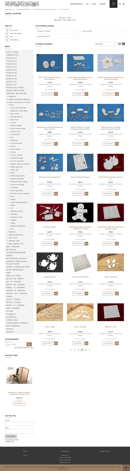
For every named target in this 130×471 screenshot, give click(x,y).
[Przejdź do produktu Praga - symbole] (80, 312)
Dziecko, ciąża (15, 131)
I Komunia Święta (16, 143)
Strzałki (13, 199)
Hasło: (7, 428)
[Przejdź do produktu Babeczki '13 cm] (111, 312)
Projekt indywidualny (14, 270)
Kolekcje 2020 (11, 67)
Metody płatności (65, 462)
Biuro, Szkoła (15, 114)
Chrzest (13, 122)
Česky (8, 273)
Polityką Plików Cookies (57, 467)
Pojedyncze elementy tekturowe (19, 99)
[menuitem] (76, 4)
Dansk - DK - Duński (13, 276)
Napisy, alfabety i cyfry (16, 244)
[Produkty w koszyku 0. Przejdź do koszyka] (113, 4)
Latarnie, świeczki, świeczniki (20, 164)
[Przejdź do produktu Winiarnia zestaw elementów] (50, 162)
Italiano (9, 296)
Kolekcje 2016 (11, 79)
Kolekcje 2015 (11, 81)
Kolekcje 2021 (11, 64)
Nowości (9, 329)
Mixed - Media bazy (13, 246)
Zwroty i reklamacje (65, 460)
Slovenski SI (10, 314)
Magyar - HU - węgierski (15, 305)
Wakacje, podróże (17, 211)
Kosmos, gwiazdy (16, 155)
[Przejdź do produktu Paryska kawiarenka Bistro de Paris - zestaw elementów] (80, 62)
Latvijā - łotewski (13, 299)
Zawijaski (14, 220)
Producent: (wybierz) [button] (44, 31)
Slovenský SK (11, 317)
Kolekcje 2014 (11, 84)
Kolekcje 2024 (11, 58)
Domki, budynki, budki (18, 128)
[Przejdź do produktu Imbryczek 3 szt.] (50, 262)
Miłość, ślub (15, 170)
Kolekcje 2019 (11, 70)
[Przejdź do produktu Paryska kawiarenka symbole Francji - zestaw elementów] (111, 62)
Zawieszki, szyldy (16, 217)
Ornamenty (14, 187)
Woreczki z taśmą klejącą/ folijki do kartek (17, 263)
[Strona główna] (22, 4)
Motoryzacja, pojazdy (18, 176)
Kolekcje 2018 (11, 73)
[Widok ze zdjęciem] (119, 44)
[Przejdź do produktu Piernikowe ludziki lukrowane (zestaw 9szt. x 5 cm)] (80, 212)
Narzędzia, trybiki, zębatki (19, 181)
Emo (12, 137)
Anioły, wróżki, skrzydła (18, 108)
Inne (12, 229)
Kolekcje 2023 (11, 61)
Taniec (13, 205)
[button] (56, 94)
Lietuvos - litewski (13, 302)
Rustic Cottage (12, 52)
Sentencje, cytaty (14, 241)
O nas (25, 455)
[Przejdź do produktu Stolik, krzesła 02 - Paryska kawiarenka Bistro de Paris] (111, 112)
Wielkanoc (14, 214)
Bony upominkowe (13, 326)
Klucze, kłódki (15, 149)
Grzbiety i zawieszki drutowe (17, 267)
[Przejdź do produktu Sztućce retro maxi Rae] (80, 262)
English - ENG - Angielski (15, 284)
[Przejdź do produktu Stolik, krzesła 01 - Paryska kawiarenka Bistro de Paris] (80, 112)
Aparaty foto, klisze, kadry (19, 111)
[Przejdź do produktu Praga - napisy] (50, 312)
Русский (9, 311)
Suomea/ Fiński (11, 320)
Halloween (14, 140)
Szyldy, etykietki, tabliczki (19, 202)
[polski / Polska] (65, 18)
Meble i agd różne (17, 167)
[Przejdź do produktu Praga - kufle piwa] (111, 262)
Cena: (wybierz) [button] (87, 31)
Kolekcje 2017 (11, 76)
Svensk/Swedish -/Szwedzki (17, 323)
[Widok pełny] (123, 44)
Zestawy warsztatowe (15, 90)
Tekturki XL (12, 232)
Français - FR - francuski (15, 290)
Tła (12, 208)
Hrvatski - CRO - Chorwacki (16, 293)
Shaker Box (12, 96)
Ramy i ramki (13, 238)
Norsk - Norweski (13, 308)
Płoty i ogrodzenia (17, 190)
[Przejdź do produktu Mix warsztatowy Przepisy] (80, 162)
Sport (12, 196)
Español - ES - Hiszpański (15, 287)
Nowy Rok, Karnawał (17, 184)
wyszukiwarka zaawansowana (24, 347)
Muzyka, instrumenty (17, 179)
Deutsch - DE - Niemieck (15, 279)
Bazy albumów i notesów (16, 258)
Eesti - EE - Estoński (13, 281)
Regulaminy (65, 455)
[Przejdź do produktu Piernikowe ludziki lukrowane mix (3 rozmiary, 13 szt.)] (111, 212)
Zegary (13, 223)
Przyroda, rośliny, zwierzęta (20, 193)
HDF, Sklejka (10, 249)
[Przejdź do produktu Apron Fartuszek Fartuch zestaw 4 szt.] (111, 162)
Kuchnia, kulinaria (17, 161)
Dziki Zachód (15, 134)
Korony (13, 146)
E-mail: (7, 420)
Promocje (10, 332)
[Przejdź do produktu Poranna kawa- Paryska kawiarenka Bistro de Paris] (50, 112)
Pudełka (9, 255)
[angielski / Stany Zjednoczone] (65, 20)
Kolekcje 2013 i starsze (15, 87)
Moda (12, 173)
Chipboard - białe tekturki (16, 93)
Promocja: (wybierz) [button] (43, 36)
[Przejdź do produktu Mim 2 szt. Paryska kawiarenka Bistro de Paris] (50, 62)
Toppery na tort (12, 55)
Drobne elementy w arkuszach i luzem (20, 104)
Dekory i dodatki (16, 125)
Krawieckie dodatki (17, 158)
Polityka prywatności (65, 457)
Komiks (13, 152)
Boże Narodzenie (16, 117)
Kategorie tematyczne (16, 235)
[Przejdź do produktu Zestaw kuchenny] (50, 212)
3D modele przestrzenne (15, 252)
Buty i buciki (15, 119)
